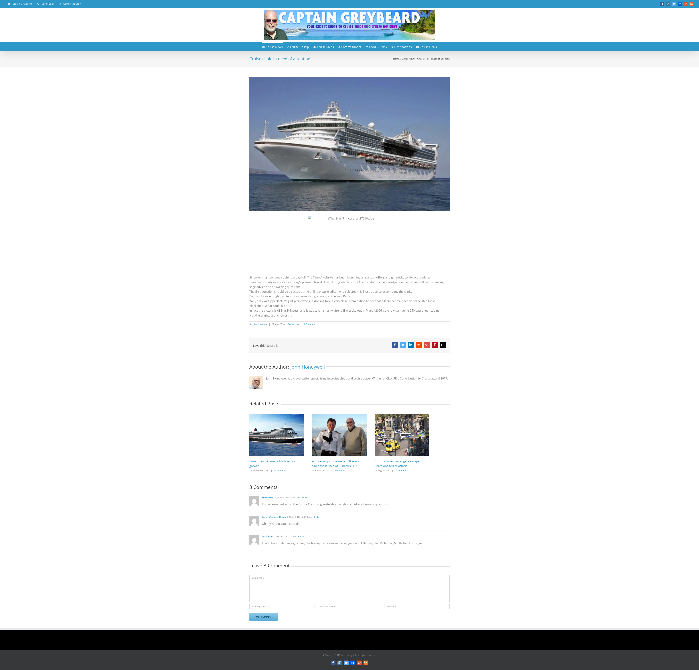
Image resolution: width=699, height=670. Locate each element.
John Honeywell (260, 324)
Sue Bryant (267, 497)
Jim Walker (267, 536)
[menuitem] (19, 4)
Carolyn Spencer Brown (274, 517)
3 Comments (310, 324)
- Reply (303, 497)
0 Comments (280, 470)
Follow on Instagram (352, 641)
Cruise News (294, 324)
